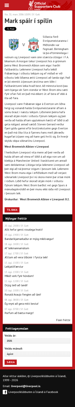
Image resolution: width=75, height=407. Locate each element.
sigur (38, 104)
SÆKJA (11, 362)
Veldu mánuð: (14, 348)
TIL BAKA (12, 209)
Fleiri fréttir (63, 320)
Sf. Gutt (36, 14)
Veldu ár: (10, 335)
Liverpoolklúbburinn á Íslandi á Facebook (33, 392)
